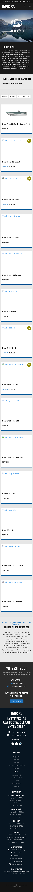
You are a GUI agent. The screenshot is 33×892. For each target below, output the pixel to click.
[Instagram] (16, 743)
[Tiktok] (20, 743)
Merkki (12, 96)
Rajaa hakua (22, 96)
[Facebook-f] (12, 743)
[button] (29, 6)
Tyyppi (4, 96)
